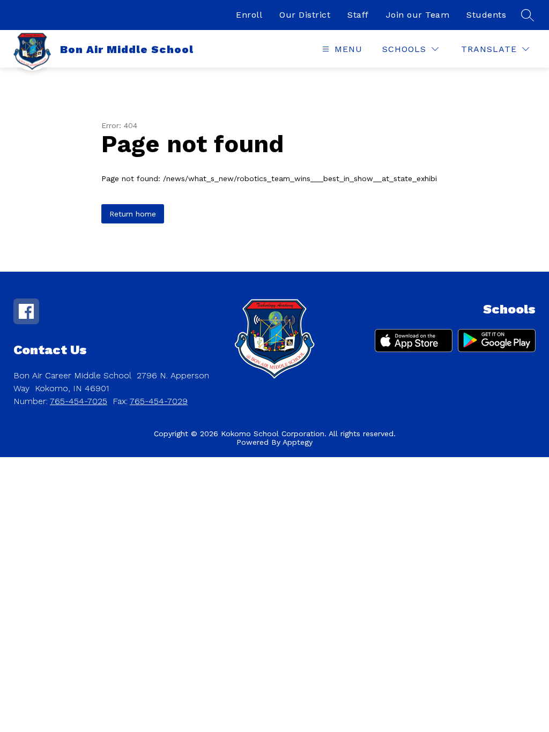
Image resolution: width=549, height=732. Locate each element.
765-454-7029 (159, 401)
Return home (132, 214)
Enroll (249, 15)
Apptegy (298, 442)
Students (486, 15)
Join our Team (418, 15)
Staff (358, 15)
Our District (304, 15)
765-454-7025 (78, 401)
